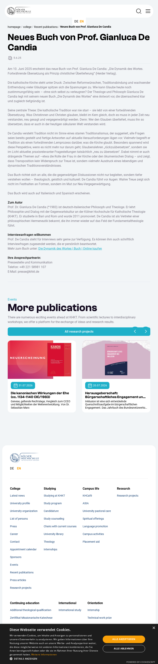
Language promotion (95, 526)
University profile (20, 503)
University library (54, 534)
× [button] (153, 628)
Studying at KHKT (54, 495)
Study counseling (54, 518)
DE (76, 21)
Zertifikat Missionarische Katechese (31, 617)
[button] (147, 11)
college (27, 26)
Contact (15, 541)
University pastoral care (97, 510)
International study (70, 610)
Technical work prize (99, 617)
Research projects (20, 587)
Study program (53, 503)
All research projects (79, 331)
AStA (86, 503)
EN (82, 21)
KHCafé (87, 495)
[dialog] (79, 644)
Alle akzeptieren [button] (123, 639)
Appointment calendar (23, 549)
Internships (50, 549)
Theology (49, 541)
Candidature (51, 510)
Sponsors (15, 557)
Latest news (17, 495)
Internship (93, 610)
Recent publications (46, 26)
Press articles (18, 580)
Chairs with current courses (60, 526)
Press (13, 526)
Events (14, 564)
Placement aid (91, 541)
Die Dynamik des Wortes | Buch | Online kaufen (70, 248)
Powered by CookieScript (140, 662)
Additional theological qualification (30, 610)
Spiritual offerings (93, 518)
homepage (14, 26)
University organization (24, 510)
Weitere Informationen (44, 654)
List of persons (19, 518)
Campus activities (93, 534)
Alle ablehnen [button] (124, 648)
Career (14, 534)
